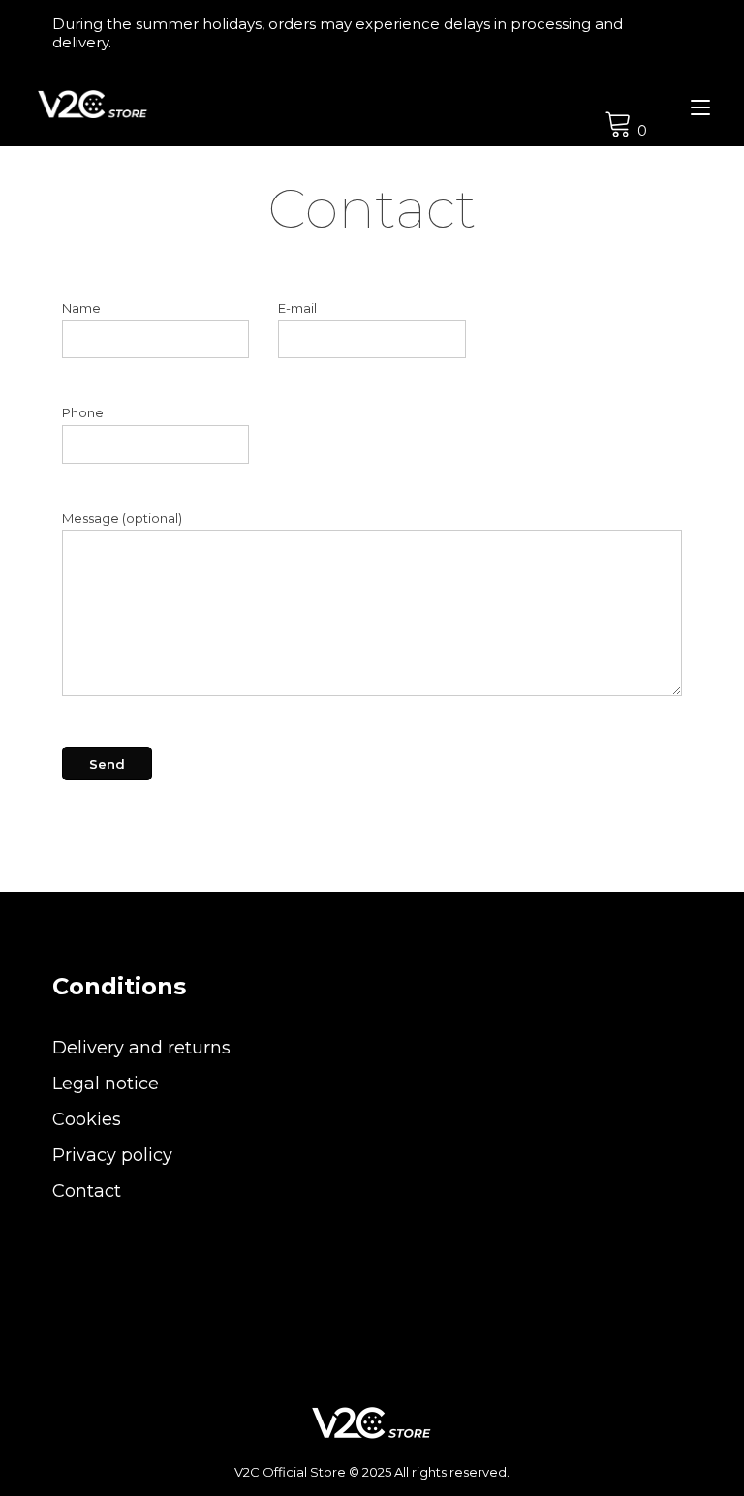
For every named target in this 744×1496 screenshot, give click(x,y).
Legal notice (105, 1083)
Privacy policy (112, 1155)
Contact (86, 1191)
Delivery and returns (141, 1047)
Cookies (86, 1119)
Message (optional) (122, 518)
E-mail (297, 308)
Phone (83, 412)
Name (81, 308)
